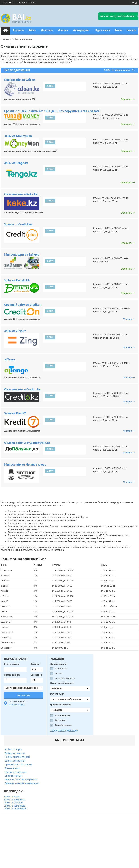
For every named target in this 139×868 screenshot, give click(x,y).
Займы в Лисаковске (15, 808)
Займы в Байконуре (14, 799)
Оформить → (128, 99)
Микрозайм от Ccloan (19, 80)
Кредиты (18, 30)
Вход (134, 2)
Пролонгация (62, 715)
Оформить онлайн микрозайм (21, 779)
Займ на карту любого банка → (118, 16)
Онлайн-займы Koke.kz (20, 194)
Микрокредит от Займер (21, 255)
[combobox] (37, 669)
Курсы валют (102, 30)
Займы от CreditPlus (18, 224)
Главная (5, 39)
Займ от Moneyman (18, 136)
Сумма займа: (12, 664)
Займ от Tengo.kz (16, 163)
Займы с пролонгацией (17, 757)
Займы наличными (15, 753)
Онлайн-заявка (63, 725)
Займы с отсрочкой (15, 761)
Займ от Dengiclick (17, 280)
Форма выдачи (58, 664)
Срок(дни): (37, 675)
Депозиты (47, 30)
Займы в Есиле (12, 796)
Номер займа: (12, 675)
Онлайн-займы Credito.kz (22, 389)
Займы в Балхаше (13, 802)
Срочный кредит (13, 776)
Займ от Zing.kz (15, 331)
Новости (131, 30)
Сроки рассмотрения (62, 683)
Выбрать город (16, 705)
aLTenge (9, 359)
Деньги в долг (12, 768)
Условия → (129, 319)
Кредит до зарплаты (15, 772)
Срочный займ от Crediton (22, 305)
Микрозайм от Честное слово (25, 464)
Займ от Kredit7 (15, 413)
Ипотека (63, 30)
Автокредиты (81, 30)
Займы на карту (13, 749)
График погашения (60, 704)
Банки (118, 30)
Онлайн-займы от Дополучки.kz (27, 443)
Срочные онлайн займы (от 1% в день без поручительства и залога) (52, 111)
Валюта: (35, 664)
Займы (32, 30)
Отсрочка (60, 720)
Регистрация (57, 694)
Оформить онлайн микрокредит (22, 783)
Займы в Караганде (14, 806)
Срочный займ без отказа (18, 764)
